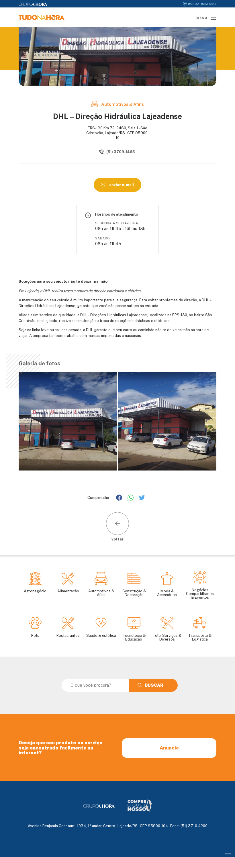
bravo (228, 853)
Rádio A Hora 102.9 (202, 3)
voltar (117, 539)
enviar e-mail (121, 185)
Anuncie (169, 748)
